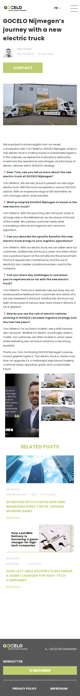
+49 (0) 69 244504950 (62, 649)
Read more (13, 517)
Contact (22, 67)
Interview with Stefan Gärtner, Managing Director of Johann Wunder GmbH (36, 506)
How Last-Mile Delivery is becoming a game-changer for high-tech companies (39, 576)
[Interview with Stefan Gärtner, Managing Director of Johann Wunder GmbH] (40, 469)
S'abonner (40, 670)
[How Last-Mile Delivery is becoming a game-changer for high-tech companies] (40, 538)
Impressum (58, 689)
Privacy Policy (25, 689)
